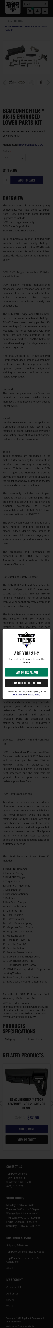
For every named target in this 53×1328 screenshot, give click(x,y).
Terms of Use (18, 694)
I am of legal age (26, 672)
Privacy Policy (34, 694)
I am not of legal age (26, 683)
